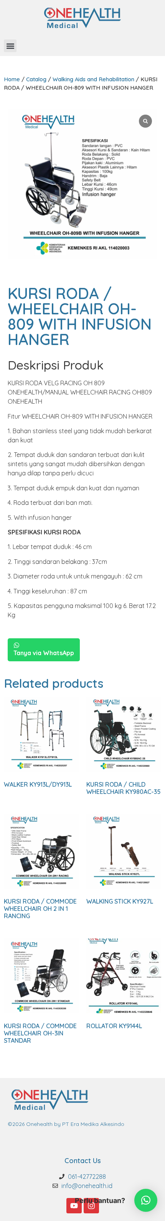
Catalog (36, 79)
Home (12, 79)
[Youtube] (74, 1205)
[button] (10, 45)
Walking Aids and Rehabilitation (93, 79)
